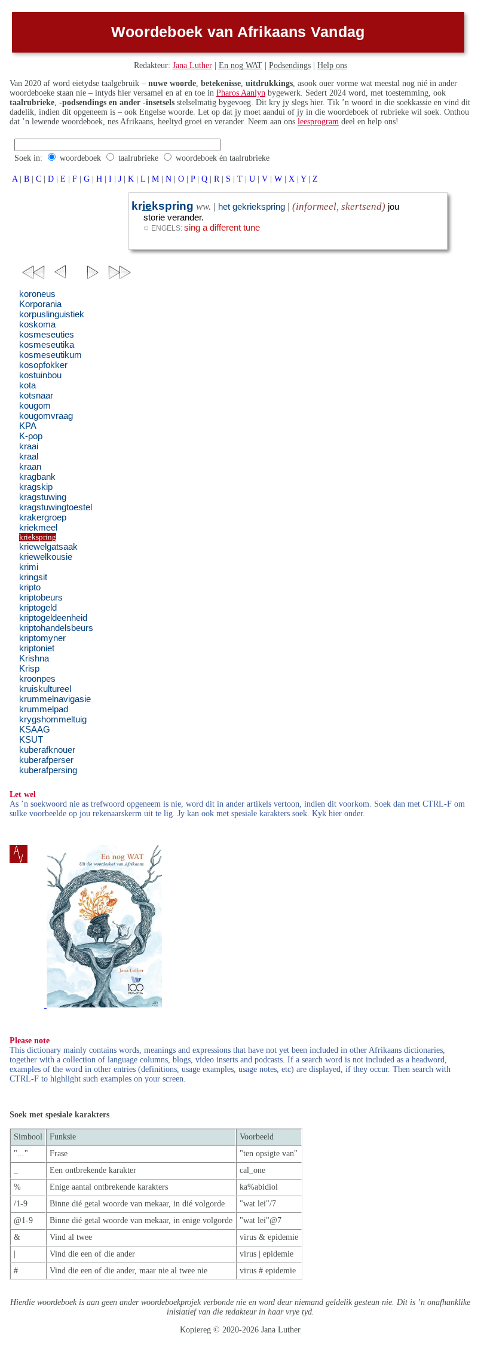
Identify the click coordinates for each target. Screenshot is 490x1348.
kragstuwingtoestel (55, 507)
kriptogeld (38, 607)
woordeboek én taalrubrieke (223, 158)
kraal (28, 456)
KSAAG (34, 729)
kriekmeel (38, 527)
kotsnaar (36, 395)
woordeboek (80, 158)
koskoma (37, 324)
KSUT (31, 740)
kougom (35, 405)
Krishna (34, 658)
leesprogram (318, 121)
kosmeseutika (46, 345)
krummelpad (43, 709)
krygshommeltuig (53, 719)
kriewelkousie (45, 557)
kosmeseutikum (50, 355)
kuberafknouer (47, 750)
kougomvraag (46, 416)
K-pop (30, 436)
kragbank (37, 477)
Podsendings (290, 65)
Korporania (40, 304)
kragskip (36, 487)
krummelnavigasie (55, 699)
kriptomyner (42, 638)
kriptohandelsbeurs (56, 628)
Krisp (29, 668)
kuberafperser (46, 760)
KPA (27, 426)
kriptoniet (36, 648)
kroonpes (37, 679)
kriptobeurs (41, 597)
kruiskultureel (45, 689)
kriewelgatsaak (48, 547)
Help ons (332, 65)
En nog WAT (240, 65)
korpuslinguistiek (51, 314)
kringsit (33, 577)
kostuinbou (40, 375)
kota (27, 385)
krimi (28, 567)
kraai (28, 446)
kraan (30, 466)
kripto (30, 587)
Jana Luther (192, 65)
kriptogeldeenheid (53, 618)
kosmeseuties (46, 334)
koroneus (37, 294)
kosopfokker (43, 365)
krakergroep (42, 517)
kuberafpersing (48, 770)
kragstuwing (42, 497)
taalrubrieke (138, 158)
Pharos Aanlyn (240, 92)
